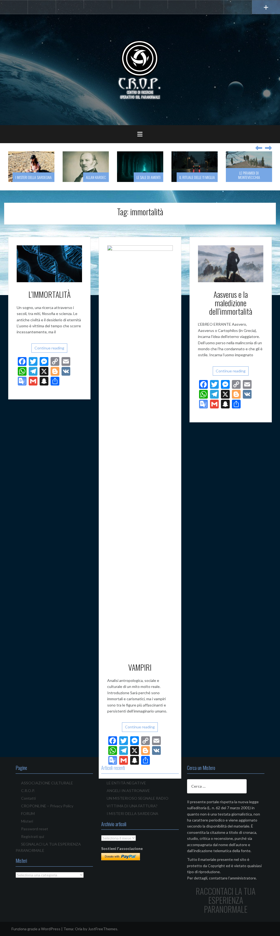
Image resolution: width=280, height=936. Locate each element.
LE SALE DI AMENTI (124, 177)
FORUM (28, 813)
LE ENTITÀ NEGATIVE (126, 783)
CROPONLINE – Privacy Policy (47, 805)
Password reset (34, 828)
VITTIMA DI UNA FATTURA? (132, 805)
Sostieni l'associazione (122, 848)
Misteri (27, 821)
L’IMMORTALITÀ (49, 294)
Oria (78, 928)
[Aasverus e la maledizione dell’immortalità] (230, 263)
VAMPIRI (139, 667)
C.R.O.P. (28, 790)
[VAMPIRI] (140, 450)
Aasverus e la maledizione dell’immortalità (230, 303)
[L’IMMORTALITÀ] (49, 263)
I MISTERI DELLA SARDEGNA (132, 813)
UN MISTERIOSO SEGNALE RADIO (137, 798)
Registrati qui (32, 836)
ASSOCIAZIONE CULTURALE (47, 783)
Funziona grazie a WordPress (35, 928)
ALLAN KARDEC (71, 177)
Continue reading (49, 348)
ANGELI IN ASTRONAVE (128, 790)
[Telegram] (98, 4)
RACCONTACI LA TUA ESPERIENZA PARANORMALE (225, 900)
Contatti (28, 798)
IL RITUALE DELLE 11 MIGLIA (172, 177)
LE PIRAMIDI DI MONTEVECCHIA (224, 175)
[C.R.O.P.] (140, 69)
